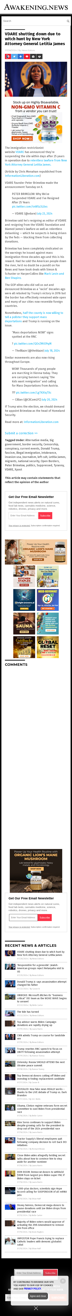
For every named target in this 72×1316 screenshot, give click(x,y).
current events (29, 448)
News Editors (28, 50)
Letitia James (57, 457)
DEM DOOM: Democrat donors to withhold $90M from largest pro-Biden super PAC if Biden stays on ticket (40, 1175)
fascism (10, 452)
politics (30, 465)
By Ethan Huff (35, 1199)
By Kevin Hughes (36, 1232)
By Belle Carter (36, 1005)
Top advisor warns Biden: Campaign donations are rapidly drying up (36, 1024)
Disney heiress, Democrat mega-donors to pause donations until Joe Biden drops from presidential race (41, 1208)
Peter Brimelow (15, 465)
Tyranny (59, 465)
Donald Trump (50, 448)
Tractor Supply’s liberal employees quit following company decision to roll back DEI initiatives (42, 1142)
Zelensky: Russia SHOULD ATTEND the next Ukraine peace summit (41, 1064)
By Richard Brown (37, 1149)
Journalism (29, 457)
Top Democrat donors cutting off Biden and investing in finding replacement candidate (41, 1077)
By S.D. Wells (34, 1099)
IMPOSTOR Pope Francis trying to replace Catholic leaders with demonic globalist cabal (40, 1241)
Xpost (18, 469)
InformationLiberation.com (22, 175)
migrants (10, 461)
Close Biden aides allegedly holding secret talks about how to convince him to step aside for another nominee (41, 1158)
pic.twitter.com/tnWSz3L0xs (30, 206)
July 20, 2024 (49, 399)
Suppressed (44, 465)
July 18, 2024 (52, 350)
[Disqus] (36, 713)
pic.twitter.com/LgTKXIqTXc (33, 392)
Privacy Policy (32, 1288)
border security (32, 444)
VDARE (20, 152)
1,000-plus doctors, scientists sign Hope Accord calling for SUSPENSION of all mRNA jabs (42, 1191)
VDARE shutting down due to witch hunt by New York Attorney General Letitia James (40, 953)
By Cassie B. (35, 989)
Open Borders (50, 461)
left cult (42, 457)
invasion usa (13, 457)
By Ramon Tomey (37, 1056)
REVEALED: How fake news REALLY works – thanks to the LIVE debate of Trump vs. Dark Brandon (42, 1092)
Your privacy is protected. (19, 526)
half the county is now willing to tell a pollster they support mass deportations (34, 317)
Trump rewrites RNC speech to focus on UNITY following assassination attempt (39, 1050)
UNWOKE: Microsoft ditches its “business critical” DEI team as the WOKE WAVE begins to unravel (42, 998)
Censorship (51, 444)
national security (28, 461)
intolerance (48, 452)
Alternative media (36, 440)
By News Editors (37, 959)
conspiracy (12, 448)
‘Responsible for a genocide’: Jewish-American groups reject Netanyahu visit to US (40, 968)
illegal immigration (28, 452)
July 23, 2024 (44, 213)
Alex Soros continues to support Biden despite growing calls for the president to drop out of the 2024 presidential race (40, 1125)
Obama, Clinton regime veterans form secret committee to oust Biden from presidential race (42, 1109)
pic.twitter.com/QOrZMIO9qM (33, 343)
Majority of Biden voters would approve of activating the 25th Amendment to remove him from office (40, 1225)
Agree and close (38, 1296)
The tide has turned (28, 1011)
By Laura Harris (36, 1029)
